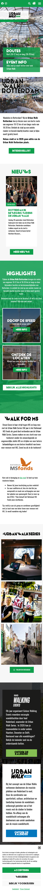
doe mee (23, 477)
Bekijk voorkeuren (21, 883)
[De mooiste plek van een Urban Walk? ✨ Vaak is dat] (21, 644)
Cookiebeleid (15, 889)
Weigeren (22, 877)
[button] (39, 848)
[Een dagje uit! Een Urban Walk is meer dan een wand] (21, 559)
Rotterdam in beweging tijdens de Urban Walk (20, 213)
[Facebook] (2, 3)
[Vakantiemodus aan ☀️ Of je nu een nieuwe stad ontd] (21, 602)
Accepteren (21, 870)
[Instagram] (6, 3)
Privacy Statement (25, 889)
